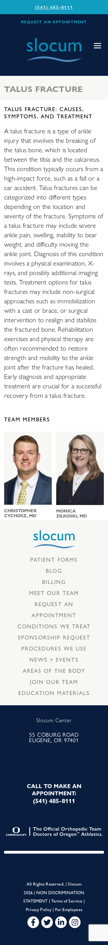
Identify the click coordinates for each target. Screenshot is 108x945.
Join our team (54, 682)
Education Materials (54, 693)
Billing (54, 582)
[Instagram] (75, 922)
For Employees (68, 909)
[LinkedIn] (61, 922)
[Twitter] (47, 922)
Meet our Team (54, 593)
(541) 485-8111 (54, 7)
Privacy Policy (39, 909)
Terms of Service (67, 901)
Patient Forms (54, 559)
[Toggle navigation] (97, 46)
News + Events (53, 659)
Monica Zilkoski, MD (71, 513)
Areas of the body (54, 670)
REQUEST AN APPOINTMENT (54, 21)
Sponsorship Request (54, 637)
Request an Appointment (54, 609)
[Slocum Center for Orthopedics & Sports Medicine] (54, 50)
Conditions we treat (54, 626)
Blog (54, 570)
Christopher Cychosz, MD (20, 513)
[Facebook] (33, 922)
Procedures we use (54, 648)
